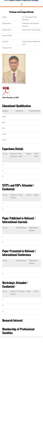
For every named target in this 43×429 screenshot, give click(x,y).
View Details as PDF (10, 97)
